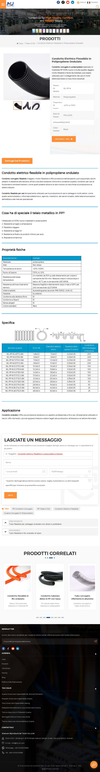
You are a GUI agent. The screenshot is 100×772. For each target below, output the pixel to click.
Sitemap (72, 766)
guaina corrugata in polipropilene (18, 513)
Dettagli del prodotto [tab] (17, 161)
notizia (4, 673)
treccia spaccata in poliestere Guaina (16, 712)
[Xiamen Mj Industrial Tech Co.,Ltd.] (10, 4)
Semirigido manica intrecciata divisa (16, 717)
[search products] (97, 6)
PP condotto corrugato (22, 509)
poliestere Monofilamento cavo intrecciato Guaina (21, 708)
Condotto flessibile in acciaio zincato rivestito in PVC (82, 597)
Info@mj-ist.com (18, 743)
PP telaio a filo (43, 509)
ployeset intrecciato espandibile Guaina (17, 699)
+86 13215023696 (21, 748)
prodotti (5, 664)
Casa (21, 43)
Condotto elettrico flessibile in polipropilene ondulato (40, 454)
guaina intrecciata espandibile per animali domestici (22, 694)
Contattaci (6, 668)
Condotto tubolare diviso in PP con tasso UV (17, 597)
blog (3, 677)
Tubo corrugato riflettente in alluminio (50, 597)
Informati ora (62, 139)
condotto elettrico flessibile (66, 509)
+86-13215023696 (16, 753)
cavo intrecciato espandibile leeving (16, 703)
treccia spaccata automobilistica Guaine (18, 721)
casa (4, 659)
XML (79, 766)
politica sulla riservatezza (12, 682)
